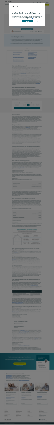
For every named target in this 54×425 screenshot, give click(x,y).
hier (32, 18)
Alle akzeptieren (27, 21)
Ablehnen (38, 21)
